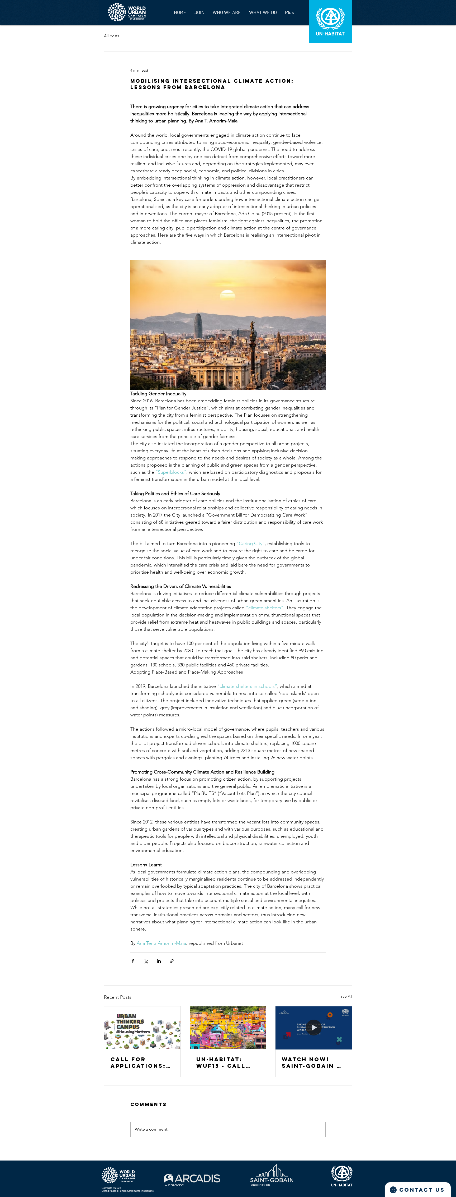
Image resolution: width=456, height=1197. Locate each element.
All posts (111, 35)
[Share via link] (171, 961)
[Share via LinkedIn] (158, 961)
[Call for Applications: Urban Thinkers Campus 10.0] (142, 1027)
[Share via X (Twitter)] (145, 961)
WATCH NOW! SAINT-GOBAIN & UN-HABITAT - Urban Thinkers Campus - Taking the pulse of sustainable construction (313, 1062)
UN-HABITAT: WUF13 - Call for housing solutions (221, 1062)
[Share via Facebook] (132, 961)
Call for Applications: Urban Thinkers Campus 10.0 (142, 1062)
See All (346, 996)
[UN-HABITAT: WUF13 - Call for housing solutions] (228, 1027)
